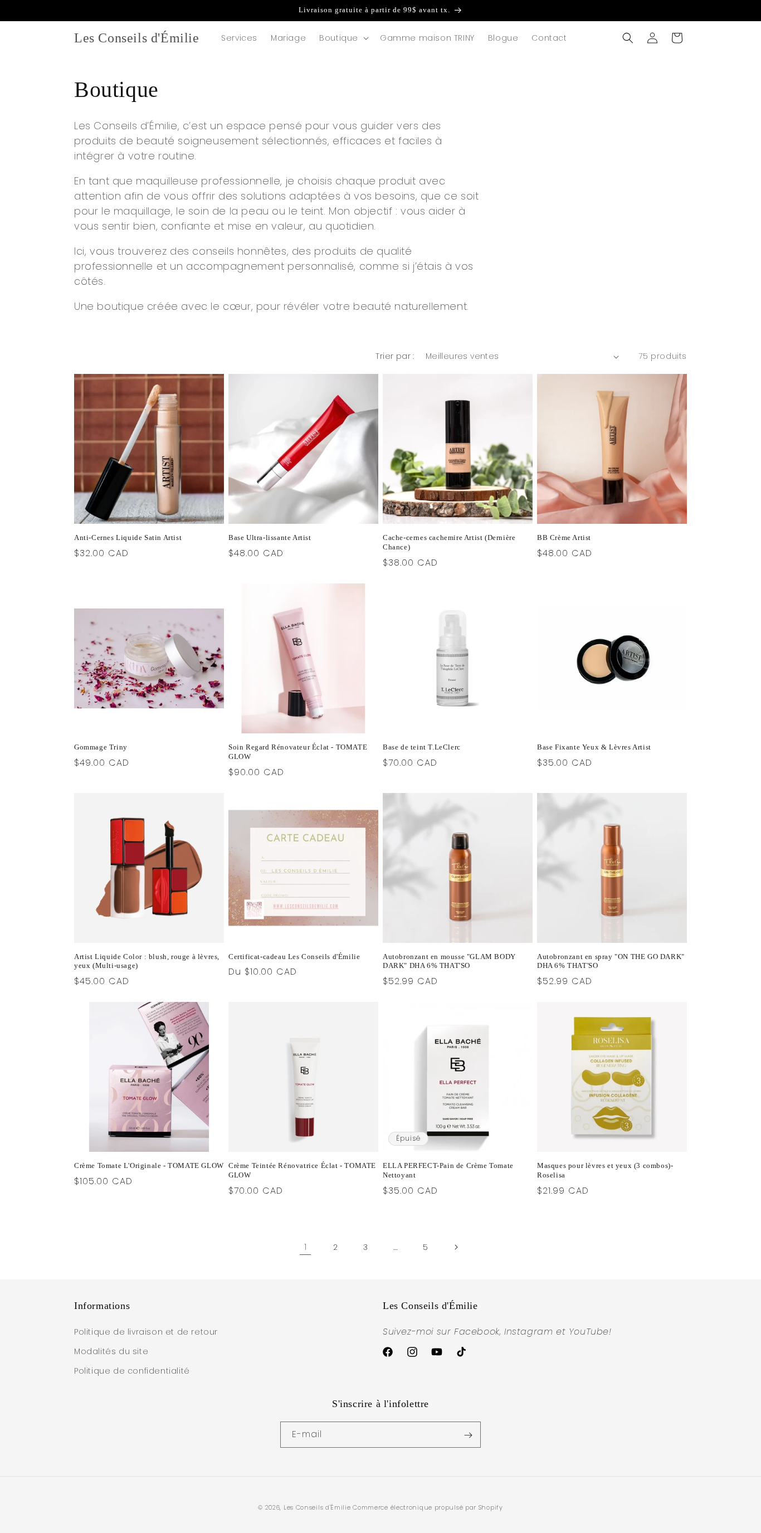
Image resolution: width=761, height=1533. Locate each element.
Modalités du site (111, 1351)
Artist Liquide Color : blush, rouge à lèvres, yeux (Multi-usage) (146, 961)
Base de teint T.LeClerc (422, 747)
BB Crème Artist (564, 537)
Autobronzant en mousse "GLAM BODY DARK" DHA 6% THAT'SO (449, 961)
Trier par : (394, 356)
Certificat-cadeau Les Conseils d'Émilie (294, 956)
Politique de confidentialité (132, 1370)
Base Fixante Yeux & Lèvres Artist (594, 747)
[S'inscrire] (468, 1435)
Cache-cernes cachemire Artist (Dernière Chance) (449, 542)
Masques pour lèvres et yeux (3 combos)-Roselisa (605, 1170)
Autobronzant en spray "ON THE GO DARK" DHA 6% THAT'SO (611, 961)
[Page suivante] (455, 1247)
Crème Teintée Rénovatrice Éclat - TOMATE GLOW (302, 1170)
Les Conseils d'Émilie (317, 1507)
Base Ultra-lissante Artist (269, 537)
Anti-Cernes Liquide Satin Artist (128, 537)
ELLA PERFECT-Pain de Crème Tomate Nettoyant (448, 1170)
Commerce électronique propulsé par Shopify (428, 1507)
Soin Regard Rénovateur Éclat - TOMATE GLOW (297, 752)
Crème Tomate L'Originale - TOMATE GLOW (149, 1165)
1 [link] (305, 1246)
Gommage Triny (101, 747)
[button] (343, 38)
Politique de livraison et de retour (146, 1331)
